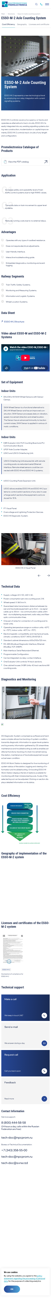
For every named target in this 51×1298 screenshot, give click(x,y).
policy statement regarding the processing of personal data (24, 1278)
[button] (39, 575)
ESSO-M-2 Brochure (14, 321)
